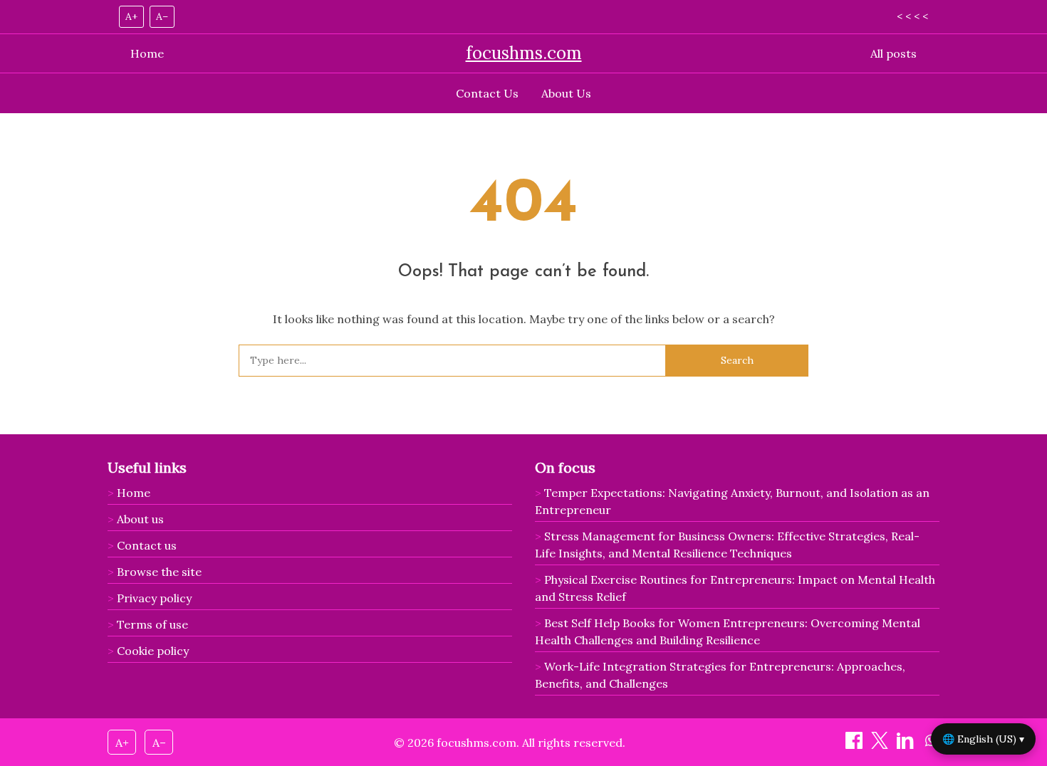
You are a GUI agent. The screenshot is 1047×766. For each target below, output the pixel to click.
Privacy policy (154, 598)
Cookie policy (153, 651)
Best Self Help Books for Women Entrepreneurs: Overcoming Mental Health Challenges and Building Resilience (727, 631)
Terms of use (152, 624)
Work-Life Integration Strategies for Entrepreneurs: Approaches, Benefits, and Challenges (720, 675)
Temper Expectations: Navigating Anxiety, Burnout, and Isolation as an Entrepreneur (732, 501)
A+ (131, 16)
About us (140, 519)
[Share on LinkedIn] (907, 745)
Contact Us (487, 93)
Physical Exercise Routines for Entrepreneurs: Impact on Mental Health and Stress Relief (735, 588)
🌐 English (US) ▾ (983, 739)
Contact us (147, 545)
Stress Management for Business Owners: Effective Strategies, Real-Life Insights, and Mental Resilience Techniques (727, 544)
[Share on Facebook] (855, 745)
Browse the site (159, 572)
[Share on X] (881, 745)
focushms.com (524, 53)
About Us (566, 93)
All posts (893, 53)
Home (147, 53)
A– (162, 16)
